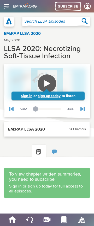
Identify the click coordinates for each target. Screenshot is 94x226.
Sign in (26, 96)
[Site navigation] (6, 6)
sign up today (49, 96)
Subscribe (68, 6)
